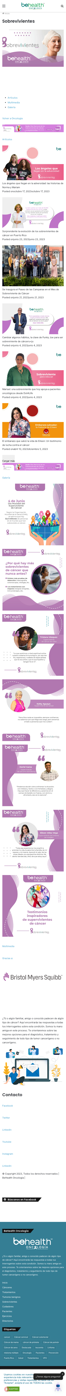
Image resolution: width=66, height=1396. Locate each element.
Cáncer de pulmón (51, 1342)
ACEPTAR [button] (13, 1389)
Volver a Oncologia (12, 118)
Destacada (26, 1347)
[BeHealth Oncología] (33, 6)
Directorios (7, 1321)
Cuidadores (8, 1306)
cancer (7, 1337)
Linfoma (51, 1347)
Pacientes (7, 1311)
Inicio (7, 13)
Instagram (7, 1153)
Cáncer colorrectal (40, 1337)
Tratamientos (8, 1292)
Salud (20, 1358)
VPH (45, 1358)
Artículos (12, 97)
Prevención (53, 1353)
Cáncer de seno (10, 1347)
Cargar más (8, 460)
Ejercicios (7, 1316)
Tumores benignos (11, 1297)
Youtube (6, 1141)
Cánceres (7, 1287)
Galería (11, 107)
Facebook (7, 1105)
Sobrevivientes (9, 1302)
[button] (58, 1387)
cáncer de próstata (31, 1342)
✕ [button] (62, 1374)
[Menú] (3, 7)
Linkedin (7, 1129)
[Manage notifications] (6, 1389)
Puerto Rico (9, 1358)
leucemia (39, 1347)
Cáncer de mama (11, 1342)
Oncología (27, 1353)
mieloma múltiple (11, 1353)
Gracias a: (7, 958)
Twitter (6, 1117)
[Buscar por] (62, 7)
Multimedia (14, 102)
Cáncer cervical (21, 1337)
